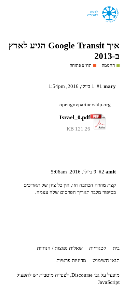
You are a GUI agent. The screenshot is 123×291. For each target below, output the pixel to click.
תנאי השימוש (106, 260)
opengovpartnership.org (85, 104)
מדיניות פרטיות (71, 260)
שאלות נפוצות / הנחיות (60, 248)
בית (116, 248)
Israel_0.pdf (74, 117)
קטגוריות (97, 248)
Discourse (82, 275)
